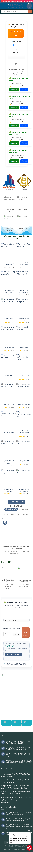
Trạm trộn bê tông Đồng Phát (9, 490)
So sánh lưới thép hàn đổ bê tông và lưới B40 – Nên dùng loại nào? (25, 580)
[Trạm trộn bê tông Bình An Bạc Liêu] (8, 419)
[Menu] (2, 6)
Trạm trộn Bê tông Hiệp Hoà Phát (24, 490)
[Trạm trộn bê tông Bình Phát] (8, 252)
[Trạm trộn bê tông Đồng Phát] (8, 478)
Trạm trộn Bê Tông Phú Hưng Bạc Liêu (24, 403)
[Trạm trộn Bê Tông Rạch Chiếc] (8, 279)
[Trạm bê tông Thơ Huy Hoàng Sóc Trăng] (8, 449)
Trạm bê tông (15, 845)
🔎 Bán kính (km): (16, 41)
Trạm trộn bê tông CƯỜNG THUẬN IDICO (24, 375)
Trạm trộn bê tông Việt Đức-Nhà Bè (24, 291)
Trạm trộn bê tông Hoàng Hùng (24, 346)
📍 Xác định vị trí (15, 33)
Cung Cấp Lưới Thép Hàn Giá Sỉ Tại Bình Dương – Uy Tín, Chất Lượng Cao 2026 (19, 754)
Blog (19, 846)
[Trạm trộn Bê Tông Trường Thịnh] (23, 252)
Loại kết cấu (7, 612)
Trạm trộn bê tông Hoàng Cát (24, 319)
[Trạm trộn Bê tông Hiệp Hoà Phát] (23, 478)
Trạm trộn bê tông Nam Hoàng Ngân (9, 346)
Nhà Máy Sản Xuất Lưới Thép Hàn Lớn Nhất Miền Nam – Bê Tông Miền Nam (19, 762)
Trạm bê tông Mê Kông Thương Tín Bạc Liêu (24, 432)
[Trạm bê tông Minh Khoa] (23, 449)
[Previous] (2, 184)
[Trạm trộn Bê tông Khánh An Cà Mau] (8, 392)
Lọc (15, 64)
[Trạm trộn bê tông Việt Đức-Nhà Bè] (23, 279)
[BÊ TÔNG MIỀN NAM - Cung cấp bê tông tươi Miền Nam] (15, 6)
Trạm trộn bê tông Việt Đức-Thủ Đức (9, 319)
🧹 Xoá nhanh (26, 632)
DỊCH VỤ (7, 845)
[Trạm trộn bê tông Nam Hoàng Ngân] (8, 335)
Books (24, 846)
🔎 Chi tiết (24, 89)
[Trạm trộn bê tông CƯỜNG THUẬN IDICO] (23, 362)
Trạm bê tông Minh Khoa (23, 461)
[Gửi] (30, 11)
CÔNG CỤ (24, 845)
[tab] (11, 509)
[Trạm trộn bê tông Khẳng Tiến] (8, 362)
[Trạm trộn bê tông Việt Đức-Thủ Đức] (8, 307)
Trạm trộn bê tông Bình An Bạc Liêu (9, 431)
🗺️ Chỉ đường (14, 89)
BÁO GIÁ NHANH (11, 846)
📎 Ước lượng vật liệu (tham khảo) (15, 664)
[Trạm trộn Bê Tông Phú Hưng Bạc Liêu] (23, 392)
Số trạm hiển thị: (17, 52)
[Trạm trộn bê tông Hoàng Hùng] (23, 335)
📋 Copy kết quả (14, 654)
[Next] (31, 184)
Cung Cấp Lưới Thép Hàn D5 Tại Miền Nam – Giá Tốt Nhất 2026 (17, 547)
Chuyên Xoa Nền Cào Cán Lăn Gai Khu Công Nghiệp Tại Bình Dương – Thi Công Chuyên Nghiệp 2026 (16, 800)
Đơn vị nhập (16, 628)
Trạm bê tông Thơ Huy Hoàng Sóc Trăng (9, 461)
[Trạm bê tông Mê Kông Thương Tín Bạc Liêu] (23, 419)
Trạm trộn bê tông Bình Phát (9, 263)
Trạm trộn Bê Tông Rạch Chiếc (8, 291)
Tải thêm (16, 502)
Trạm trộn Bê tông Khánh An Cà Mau (8, 403)
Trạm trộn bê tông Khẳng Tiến (9, 374)
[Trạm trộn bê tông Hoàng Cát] (23, 307)
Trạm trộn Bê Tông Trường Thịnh (23, 263)
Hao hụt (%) (7, 628)
